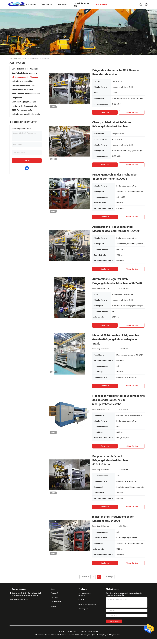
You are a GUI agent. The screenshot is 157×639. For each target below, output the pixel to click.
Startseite (13, 58)
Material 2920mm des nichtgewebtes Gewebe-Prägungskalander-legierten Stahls (115, 339)
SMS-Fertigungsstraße (22, 110)
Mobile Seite (72, 631)
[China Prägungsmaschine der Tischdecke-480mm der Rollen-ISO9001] (69, 193)
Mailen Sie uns (132, 112)
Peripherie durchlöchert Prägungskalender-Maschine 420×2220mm (110, 460)
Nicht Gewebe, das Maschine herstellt (27, 94)
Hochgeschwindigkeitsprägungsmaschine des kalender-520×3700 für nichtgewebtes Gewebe (118, 400)
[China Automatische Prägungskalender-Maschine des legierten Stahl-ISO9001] (69, 245)
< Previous (85, 577)
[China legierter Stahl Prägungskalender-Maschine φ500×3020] (69, 535)
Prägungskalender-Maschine (25, 77)
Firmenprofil (54, 593)
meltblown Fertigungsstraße (24, 106)
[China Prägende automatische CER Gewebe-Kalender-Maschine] (69, 89)
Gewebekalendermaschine (23, 85)
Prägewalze (17, 98)
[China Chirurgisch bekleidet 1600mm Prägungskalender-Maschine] (69, 141)
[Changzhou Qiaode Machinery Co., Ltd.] (16, 4)
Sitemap (61, 631)
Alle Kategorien (83, 609)
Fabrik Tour (54, 597)
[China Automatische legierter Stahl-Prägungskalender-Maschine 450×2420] (69, 297)
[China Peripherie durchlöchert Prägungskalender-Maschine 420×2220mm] (69, 475)
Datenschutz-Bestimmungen (89, 631)
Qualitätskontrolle (56, 602)
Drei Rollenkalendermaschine (24, 73)
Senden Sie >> (114, 621)
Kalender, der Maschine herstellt (26, 114)
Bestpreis (105, 112)
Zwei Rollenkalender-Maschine (25, 69)
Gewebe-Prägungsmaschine (24, 102)
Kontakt (27, 160)
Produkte (22, 58)
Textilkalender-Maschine (22, 89)
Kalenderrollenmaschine (22, 81)
